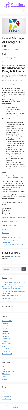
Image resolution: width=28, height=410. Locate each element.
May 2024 (5, 328)
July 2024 (5, 323)
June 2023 (5, 349)
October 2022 (6, 351)
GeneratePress (14, 407)
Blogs (4, 369)
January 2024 (6, 338)
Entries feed (5, 394)
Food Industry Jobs (10, 237)
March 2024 (5, 333)
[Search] (24, 269)
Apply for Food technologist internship (13, 217)
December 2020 (7, 354)
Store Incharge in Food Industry (13, 244)
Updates (4, 379)
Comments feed (7, 396)
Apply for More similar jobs (10, 221)
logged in (13, 256)
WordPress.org (6, 399)
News (18, 237)
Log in (4, 391)
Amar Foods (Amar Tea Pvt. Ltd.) (12, 295)
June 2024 (5, 326)
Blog (3, 366)
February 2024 (6, 336)
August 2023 (6, 346)
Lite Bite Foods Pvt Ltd (9, 298)
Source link (5, 233)
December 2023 (7, 341)
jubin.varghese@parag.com (10, 191)
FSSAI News (6, 374)
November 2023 (7, 344)
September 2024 (7, 321)
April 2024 (5, 331)
